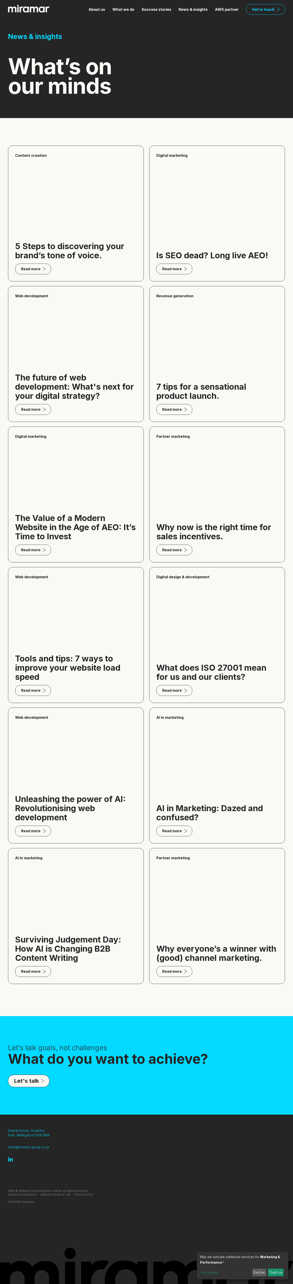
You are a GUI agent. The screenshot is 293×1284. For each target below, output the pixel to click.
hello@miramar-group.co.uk (28, 1147)
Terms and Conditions (22, 1194)
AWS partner (227, 9)
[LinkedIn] (10, 1159)
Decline (259, 1272)
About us (97, 9)
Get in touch (263, 9)
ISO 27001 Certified (21, 1202)
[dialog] (242, 1265)
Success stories (156, 9)
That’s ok (275, 1272)
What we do (123, 9)
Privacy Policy (83, 1194)
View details (209, 1272)
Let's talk (26, 1080)
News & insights (193, 9)
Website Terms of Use (56, 1194)
